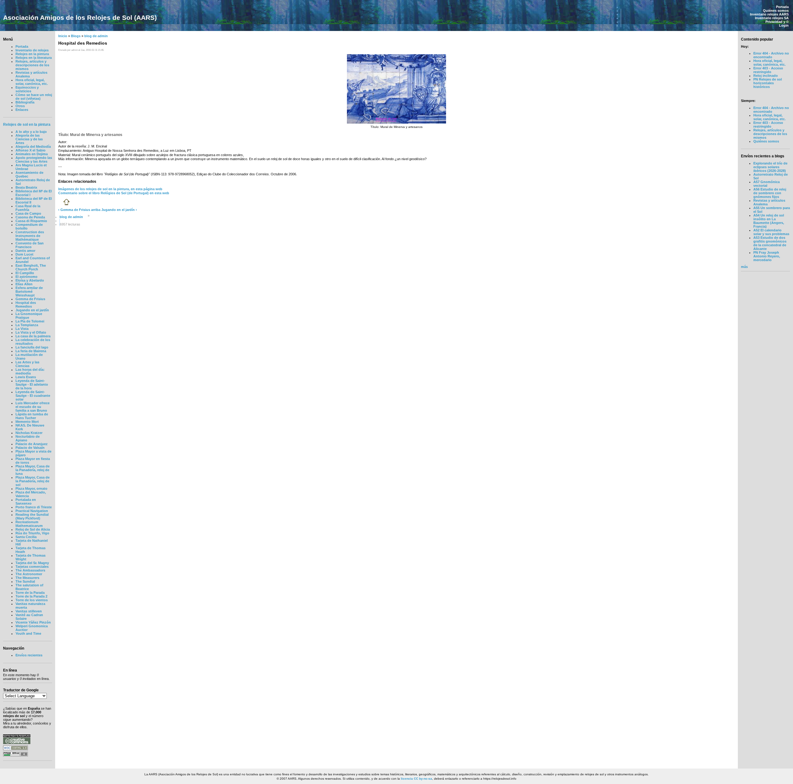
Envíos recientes (28, 655)
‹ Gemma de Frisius (74, 210)
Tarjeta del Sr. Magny (32, 563)
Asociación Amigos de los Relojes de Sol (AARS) (80, 17)
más (744, 267)
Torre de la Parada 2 (31, 596)
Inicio (62, 36)
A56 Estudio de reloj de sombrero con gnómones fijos (769, 193)
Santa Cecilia (26, 537)
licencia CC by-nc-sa (416, 778)
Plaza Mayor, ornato (31, 488)
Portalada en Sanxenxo (25, 501)
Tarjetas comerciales (32, 566)
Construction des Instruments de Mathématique (29, 235)
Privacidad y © (777, 22)
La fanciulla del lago (31, 347)
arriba (95, 210)
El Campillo (24, 273)
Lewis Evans (25, 377)
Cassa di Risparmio (31, 221)
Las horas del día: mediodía (30, 371)
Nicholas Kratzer (28, 433)
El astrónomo (26, 276)
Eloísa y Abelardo (29, 280)
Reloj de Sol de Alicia (32, 529)
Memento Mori (27, 421)
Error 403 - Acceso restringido (768, 70)
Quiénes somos (776, 10)
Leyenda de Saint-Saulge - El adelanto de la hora (31, 384)
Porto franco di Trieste (33, 507)
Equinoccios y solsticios (27, 89)
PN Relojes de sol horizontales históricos (767, 83)
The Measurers (27, 578)
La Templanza (26, 325)
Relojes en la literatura (33, 57)
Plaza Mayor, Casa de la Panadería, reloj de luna (32, 469)
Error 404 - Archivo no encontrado (771, 55)
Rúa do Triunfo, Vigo (32, 533)
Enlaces (21, 110)
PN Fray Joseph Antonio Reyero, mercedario (766, 256)
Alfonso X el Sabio (30, 150)
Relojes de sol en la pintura (26, 124)
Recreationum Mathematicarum (29, 524)
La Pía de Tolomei (29, 321)
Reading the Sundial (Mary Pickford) (32, 516)
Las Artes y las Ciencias (27, 364)
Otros (20, 106)
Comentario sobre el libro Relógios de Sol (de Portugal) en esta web (113, 193)
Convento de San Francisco (29, 245)
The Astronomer (28, 574)
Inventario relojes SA (772, 18)
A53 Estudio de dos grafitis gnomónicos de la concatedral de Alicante (769, 243)
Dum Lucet (24, 254)
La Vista (21, 329)
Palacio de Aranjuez (31, 444)
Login (784, 25)
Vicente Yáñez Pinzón (33, 622)
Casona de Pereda (30, 217)
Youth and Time (28, 633)
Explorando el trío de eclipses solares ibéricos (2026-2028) (770, 167)
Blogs (76, 36)
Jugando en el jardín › (119, 210)
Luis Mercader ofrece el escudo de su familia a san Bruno (32, 406)
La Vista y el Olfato (30, 332)
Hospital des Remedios (25, 304)
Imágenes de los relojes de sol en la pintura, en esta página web (110, 189)
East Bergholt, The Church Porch (30, 267)
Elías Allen (24, 284)
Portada (782, 7)
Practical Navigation (31, 511)
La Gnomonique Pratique (28, 315)
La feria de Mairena (30, 351)
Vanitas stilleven (28, 611)
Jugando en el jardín (32, 310)
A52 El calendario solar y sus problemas (771, 232)
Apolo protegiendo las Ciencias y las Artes (33, 159)
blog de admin (96, 36)
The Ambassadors (30, 570)
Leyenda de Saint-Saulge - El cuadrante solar (32, 395)
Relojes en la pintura (32, 54)
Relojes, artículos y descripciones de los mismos (32, 65)
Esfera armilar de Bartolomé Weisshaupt (29, 291)
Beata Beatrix (26, 187)
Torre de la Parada (30, 592)
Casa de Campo (28, 213)
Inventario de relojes (32, 50)
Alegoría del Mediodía (33, 146)
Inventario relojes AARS (769, 14)
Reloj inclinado (765, 75)
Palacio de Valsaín (30, 447)
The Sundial (25, 581)
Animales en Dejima (31, 154)
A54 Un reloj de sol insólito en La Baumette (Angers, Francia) (768, 220)
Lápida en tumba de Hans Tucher (31, 416)
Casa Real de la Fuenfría (27, 208)
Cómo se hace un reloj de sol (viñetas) (33, 96)
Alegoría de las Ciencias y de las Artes (29, 139)
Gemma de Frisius (30, 299)
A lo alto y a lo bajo (31, 132)
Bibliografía (24, 102)
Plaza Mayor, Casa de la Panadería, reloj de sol (32, 481)
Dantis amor (25, 250)
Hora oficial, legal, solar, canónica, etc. (31, 81)
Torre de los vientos (31, 600)
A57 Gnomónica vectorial (766, 183)
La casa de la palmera (32, 336)
